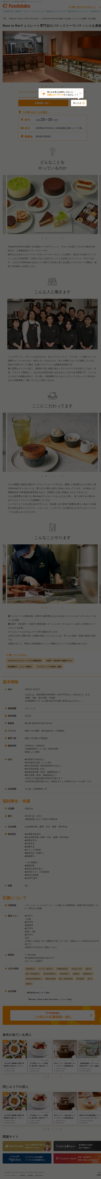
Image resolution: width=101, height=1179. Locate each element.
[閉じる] (80, 93)
